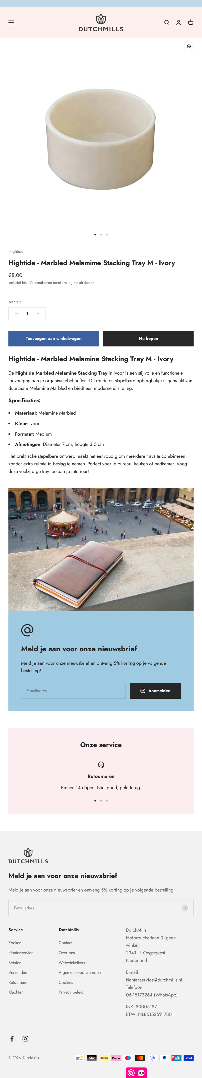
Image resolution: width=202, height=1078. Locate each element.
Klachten (15, 992)
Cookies (66, 982)
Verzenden (17, 972)
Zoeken (14, 943)
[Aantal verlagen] (16, 314)
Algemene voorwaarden (80, 972)
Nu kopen (148, 338)
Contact (65, 943)
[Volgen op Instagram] (25, 1038)
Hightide (15, 251)
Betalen (14, 963)
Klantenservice (20, 953)
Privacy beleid (71, 992)
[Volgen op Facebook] (12, 1038)
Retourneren (18, 982)
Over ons (67, 953)
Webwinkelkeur (72, 963)
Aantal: (14, 302)
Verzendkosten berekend (48, 282)
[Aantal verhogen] (38, 314)
